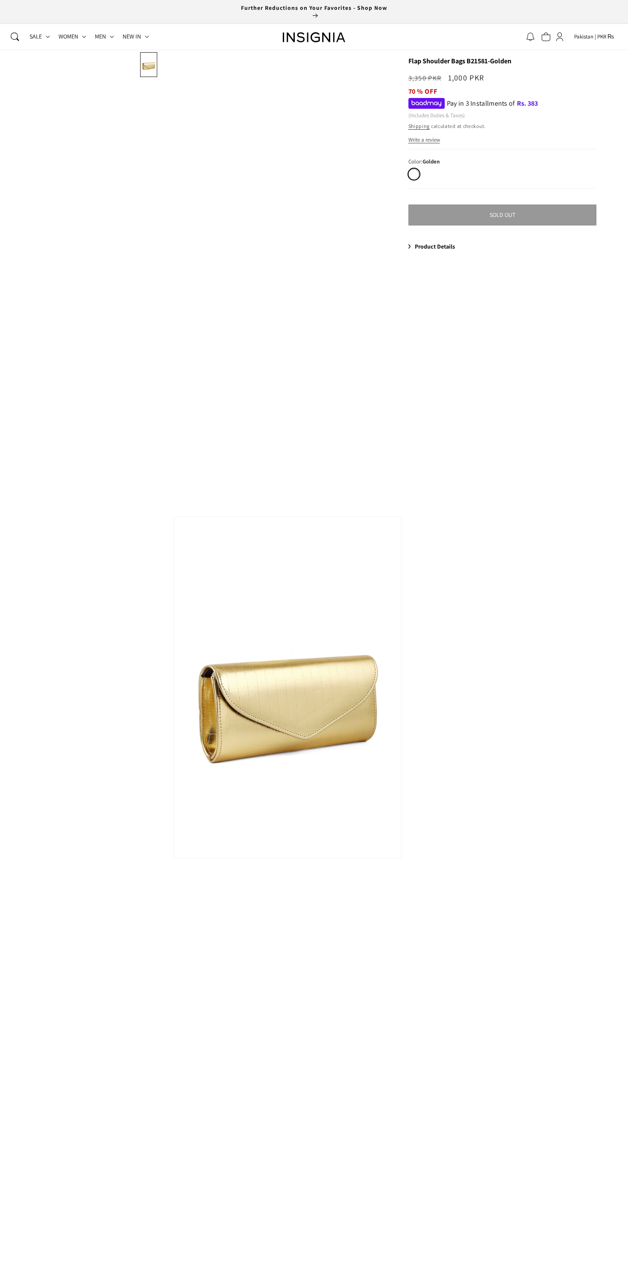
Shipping (419, 126)
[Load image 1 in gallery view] (148, 64)
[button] (15, 36)
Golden (413, 174)
